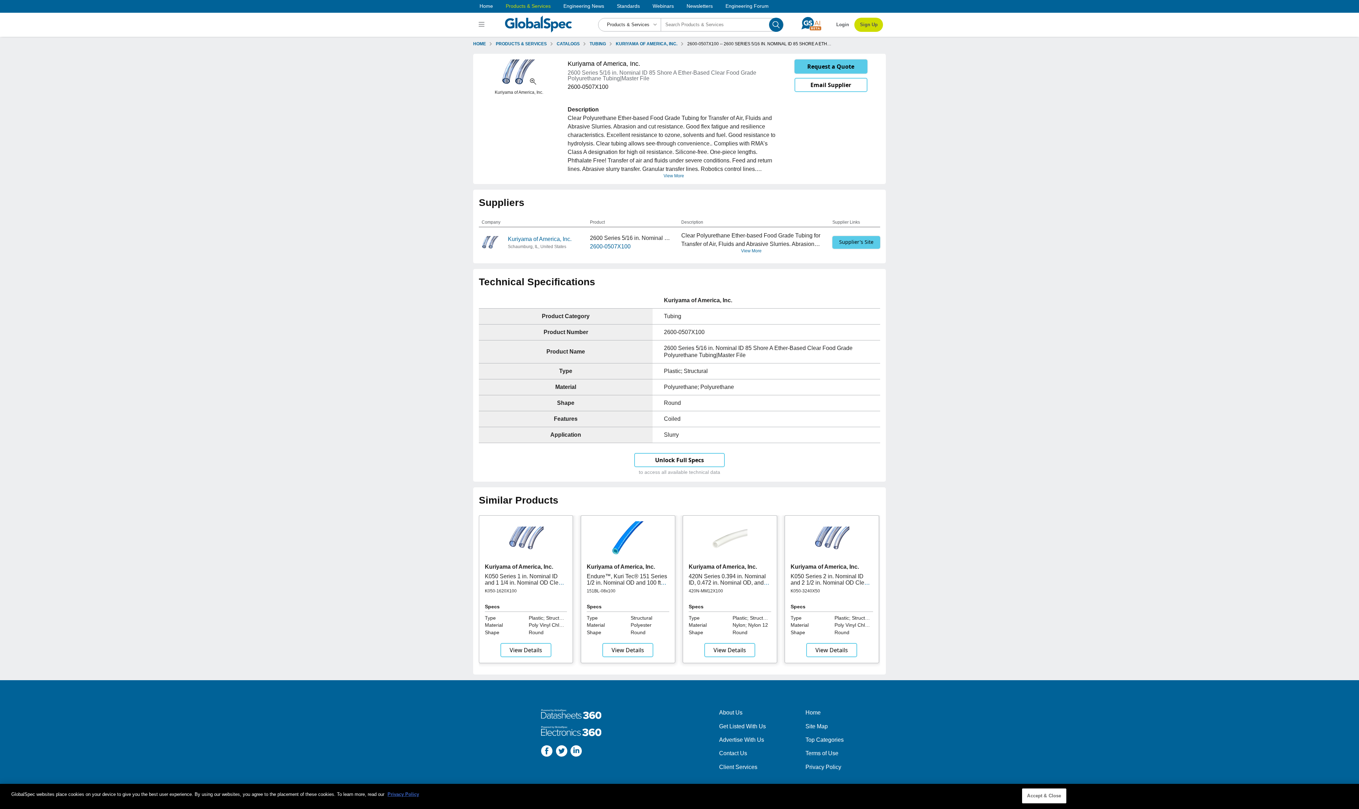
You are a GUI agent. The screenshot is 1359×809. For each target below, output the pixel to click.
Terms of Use (821, 753)
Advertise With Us (741, 740)
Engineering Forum (747, 6)
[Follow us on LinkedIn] (576, 752)
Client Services (738, 767)
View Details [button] (526, 650)
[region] (679, 796)
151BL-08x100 (601, 591)
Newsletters (700, 6)
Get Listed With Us (742, 726)
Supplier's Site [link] (856, 242)
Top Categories (824, 740)
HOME (479, 43)
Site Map (816, 726)
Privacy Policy (823, 767)
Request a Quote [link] (830, 66)
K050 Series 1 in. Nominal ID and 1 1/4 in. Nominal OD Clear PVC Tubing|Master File (524, 582)
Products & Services (528, 6)
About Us (730, 713)
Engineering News (583, 6)
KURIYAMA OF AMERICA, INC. (646, 43)
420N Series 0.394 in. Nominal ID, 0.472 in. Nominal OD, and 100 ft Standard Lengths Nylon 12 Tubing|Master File (727, 586)
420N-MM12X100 (706, 591)
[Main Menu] (482, 24)
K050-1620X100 (501, 591)
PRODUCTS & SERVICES (521, 43)
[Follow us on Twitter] (561, 752)
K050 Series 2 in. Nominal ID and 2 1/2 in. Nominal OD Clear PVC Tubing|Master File (830, 582)
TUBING (598, 43)
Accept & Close (1044, 795)
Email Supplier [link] (830, 85)
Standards (628, 6)
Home (486, 6)
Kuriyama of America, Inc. (540, 239)
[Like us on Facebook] (546, 752)
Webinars (663, 6)
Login (842, 24)
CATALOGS (568, 43)
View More (674, 175)
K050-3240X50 (805, 591)
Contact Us (733, 753)
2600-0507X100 (610, 246)
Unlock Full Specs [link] (679, 460)
